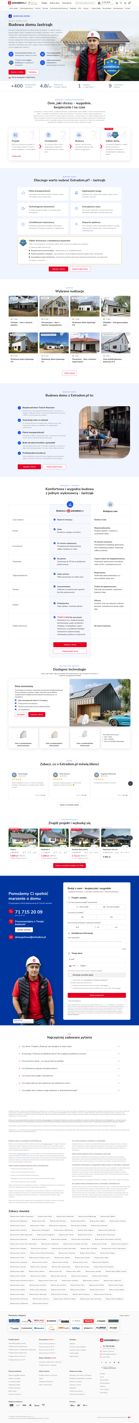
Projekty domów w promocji (48, 1375)
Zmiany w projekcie (15, 1378)
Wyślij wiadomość (97, 995)
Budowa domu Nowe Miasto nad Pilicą (108, 1239)
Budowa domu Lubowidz (37, 1285)
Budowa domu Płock (78, 1285)
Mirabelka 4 (45, 850)
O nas (102, 1377)
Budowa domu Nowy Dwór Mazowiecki (23, 1244)
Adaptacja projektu (14, 1385)
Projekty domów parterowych (18, 1346)
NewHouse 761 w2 (110, 850)
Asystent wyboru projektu (78, 1350)
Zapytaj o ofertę (17, 72)
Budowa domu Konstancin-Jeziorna (22, 1281)
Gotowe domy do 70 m (46, 1350)
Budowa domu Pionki (17, 1258)
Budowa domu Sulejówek (114, 1299)
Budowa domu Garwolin (120, 1244)
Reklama (102, 1386)
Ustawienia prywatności (77, 1394)
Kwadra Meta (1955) (80, 850)
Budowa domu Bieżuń (108, 1216)
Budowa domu (54, 3)
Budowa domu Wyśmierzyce (63, 1230)
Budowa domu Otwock (18, 1253)
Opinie (41, 1378)
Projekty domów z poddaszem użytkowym (22, 1350)
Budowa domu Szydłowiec (19, 1303)
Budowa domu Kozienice (70, 1281)
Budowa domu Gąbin (17, 1271)
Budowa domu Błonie (78, 1221)
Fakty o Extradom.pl (45, 1385)
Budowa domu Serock (97, 1290)
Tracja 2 (13, 850)
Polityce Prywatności (73, 1014)
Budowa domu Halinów (37, 1271)
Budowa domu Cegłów (97, 1221)
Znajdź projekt (16, 156)
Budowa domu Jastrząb (93, 1271)
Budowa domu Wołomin (99, 1226)
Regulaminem (88, 980)
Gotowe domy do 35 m (46, 1347)
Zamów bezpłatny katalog (17, 1375)
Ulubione (72, 1344)
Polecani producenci (15, 1394)
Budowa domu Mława (39, 1239)
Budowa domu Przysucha (102, 1294)
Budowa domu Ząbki (101, 1258)
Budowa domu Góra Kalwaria (104, 1267)
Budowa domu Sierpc (17, 1294)
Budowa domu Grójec (82, 1267)
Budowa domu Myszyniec (18, 1239)
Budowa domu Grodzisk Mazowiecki (64, 1248)
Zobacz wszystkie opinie (69, 805)
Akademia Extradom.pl (46, 1382)
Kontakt (127, 8)
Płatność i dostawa (76, 1382)
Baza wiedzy (12, 1391)
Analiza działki (96, 8)
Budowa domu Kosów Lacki (47, 1281)
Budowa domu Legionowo (112, 1281)
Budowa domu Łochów (40, 1262)
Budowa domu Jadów (73, 1271)
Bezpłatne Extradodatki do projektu (81, 1378)
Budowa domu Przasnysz (81, 1294)
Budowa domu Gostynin (39, 1248)
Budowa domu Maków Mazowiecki (21, 1216)
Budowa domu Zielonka (62, 1258)
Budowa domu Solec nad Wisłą (90, 1299)
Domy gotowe (66, 3)
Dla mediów (104, 1393)
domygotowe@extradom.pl (30, 937)
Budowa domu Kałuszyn (79, 1276)
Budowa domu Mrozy (85, 1235)
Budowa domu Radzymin (38, 1290)
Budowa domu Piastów (88, 1253)
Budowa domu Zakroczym (107, 1230)
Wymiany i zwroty (75, 1385)
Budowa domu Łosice (80, 1262)
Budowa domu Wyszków (18, 1230)
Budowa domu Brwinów (58, 1221)
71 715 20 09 (106, 2)
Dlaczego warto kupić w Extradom (80, 1375)
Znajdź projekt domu (80, 269)
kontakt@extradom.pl (109, 1354)
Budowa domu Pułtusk (58, 1285)
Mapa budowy (74, 1356)
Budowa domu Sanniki (77, 1290)
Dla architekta (107, 8)
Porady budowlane (14, 1388)
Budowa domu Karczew (59, 1276)
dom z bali (108, 737)
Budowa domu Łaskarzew (18, 1262)
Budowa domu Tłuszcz (18, 1226)
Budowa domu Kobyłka (100, 1276)
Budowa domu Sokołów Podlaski (65, 1299)
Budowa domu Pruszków (59, 1294)
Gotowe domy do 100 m (47, 1353)
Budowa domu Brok (38, 1221)
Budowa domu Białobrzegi (87, 1216)
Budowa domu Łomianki (60, 1262)
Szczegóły (21, 714)
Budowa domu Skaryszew (38, 1294)
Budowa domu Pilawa (107, 1253)
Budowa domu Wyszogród (41, 1230)
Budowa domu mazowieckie (61, 1267)
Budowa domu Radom (17, 1290)
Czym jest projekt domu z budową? (50, 1362)
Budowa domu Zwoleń (82, 1258)
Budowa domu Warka (37, 1226)
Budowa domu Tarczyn (40, 1303)
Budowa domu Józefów (18, 1276)
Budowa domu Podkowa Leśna (39, 1258)
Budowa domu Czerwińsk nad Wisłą (75, 1244)
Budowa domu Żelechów (100, 1262)
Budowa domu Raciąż (116, 1285)
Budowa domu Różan (58, 1290)
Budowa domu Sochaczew (19, 1299)
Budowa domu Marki (45, 1216)
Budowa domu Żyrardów (39, 1267)
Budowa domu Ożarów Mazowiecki (42, 1253)
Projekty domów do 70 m (17, 1360)
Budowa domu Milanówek (65, 1216)
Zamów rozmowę (24, 930)
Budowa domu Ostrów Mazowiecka (114, 1248)
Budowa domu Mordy (66, 1235)
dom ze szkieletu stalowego (114, 741)
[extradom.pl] (17, 3)
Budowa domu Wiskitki (78, 1226)
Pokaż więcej (69, 373)
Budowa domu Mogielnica (45, 1235)
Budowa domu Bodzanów (18, 1221)
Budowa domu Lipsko (17, 1285)
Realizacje (33, 72)
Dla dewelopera (118, 8)
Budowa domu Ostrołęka (89, 1248)
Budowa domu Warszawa (57, 1226)
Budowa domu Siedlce (116, 1290)
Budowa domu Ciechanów (50, 1244)
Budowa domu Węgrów (86, 1230)
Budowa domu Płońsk (96, 1285)
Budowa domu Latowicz (91, 1281)
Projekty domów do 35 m (17, 1356)
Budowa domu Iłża (55, 1271)
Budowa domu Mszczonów (106, 1235)
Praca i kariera (104, 1389)
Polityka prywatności (76, 1391)
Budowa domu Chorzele (118, 1221)
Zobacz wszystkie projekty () (69, 865)
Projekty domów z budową (47, 1365)
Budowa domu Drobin (99, 1244)
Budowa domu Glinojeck (18, 1248)
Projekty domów (14, 1340)
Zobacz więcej (124, 1316)
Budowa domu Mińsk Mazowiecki (21, 1235)
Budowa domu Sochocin (41, 1299)
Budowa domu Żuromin (18, 1267)
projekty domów (47, 1144)
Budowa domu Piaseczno (67, 1253)
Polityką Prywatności (100, 980)
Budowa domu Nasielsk (59, 1239)
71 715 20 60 (108, 1346)
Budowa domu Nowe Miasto (80, 1239)
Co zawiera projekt (14, 1382)
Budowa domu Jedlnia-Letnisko (116, 1271)
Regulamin (73, 1388)
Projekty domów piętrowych (18, 1353)
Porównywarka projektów (78, 1347)
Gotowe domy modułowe (47, 1344)
